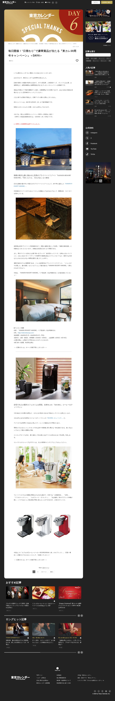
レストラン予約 (30, 2)
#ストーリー (96, 60)
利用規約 (59, 675)
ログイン (96, 2)
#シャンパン (102, 58)
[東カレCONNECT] (98, 32)
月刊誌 (48, 2)
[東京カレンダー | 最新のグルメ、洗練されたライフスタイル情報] (13, 2)
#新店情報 (88, 60)
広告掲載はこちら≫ (107, 45)
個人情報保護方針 (61, 677)
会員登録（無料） (106, 2)
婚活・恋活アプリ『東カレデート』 (87, 677)
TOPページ (39, 675)
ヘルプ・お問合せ (41, 677)
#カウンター (104, 60)
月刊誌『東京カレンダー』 (85, 675)
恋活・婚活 (40, 2)
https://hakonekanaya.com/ (26, 333)
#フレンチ (109, 58)
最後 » (52, 572)
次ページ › (44, 572)
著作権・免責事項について (64, 680)
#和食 (110, 60)
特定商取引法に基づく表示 (64, 683)
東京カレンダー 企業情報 (43, 683)
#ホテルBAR (94, 58)
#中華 (87, 58)
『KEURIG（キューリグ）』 (55, 418)
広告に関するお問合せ (42, 680)
